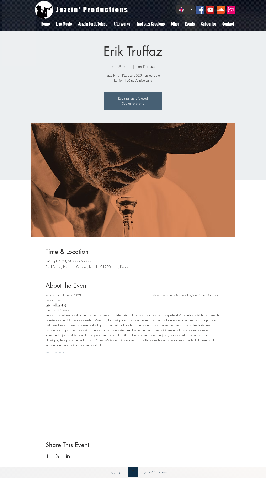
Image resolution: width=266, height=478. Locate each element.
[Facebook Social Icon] (200, 10)
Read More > (55, 352)
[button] (64, 24)
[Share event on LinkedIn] (68, 456)
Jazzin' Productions (155, 472)
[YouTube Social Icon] (210, 10)
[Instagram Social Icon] (231, 10)
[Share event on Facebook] (47, 456)
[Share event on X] (58, 456)
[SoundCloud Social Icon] (221, 10)
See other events (133, 103)
